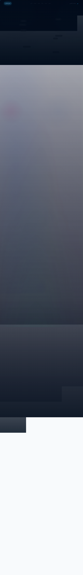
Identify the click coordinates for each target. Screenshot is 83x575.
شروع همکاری (7, 3)
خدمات (46, 3)
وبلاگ (42, 3)
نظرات (39, 3)
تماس (31, 3)
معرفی (49, 3)
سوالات (35, 3)
